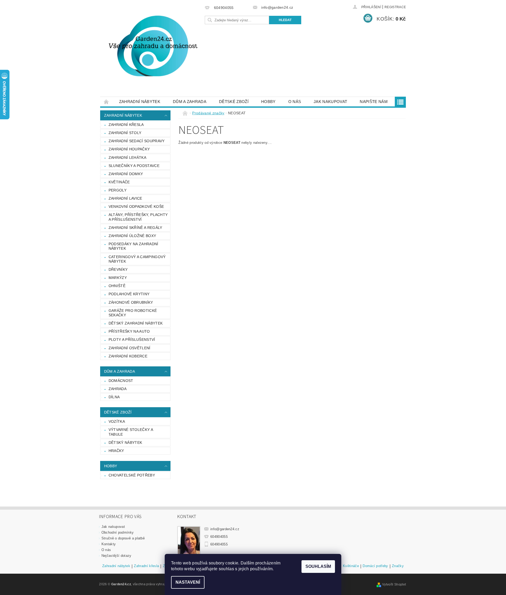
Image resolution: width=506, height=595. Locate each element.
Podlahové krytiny (129, 294)
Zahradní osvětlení (129, 348)
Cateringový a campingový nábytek (137, 259)
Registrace (395, 7)
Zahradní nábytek (139, 101)
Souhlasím (318, 566)
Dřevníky (118, 269)
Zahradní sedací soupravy (137, 141)
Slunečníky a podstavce (134, 166)
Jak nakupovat (330, 101)
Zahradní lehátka (127, 157)
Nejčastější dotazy (116, 556)
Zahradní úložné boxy (132, 236)
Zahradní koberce (128, 356)
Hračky (116, 451)
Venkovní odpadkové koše (136, 206)
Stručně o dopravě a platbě (123, 538)
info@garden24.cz (224, 529)
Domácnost (121, 380)
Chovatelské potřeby (132, 475)
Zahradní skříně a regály (135, 227)
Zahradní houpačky (129, 149)
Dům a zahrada (189, 101)
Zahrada (117, 389)
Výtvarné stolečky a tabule (131, 431)
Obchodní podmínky (117, 532)
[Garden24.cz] (151, 51)
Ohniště (117, 286)
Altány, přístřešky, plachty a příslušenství (138, 217)
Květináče (119, 182)
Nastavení (188, 582)
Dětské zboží (234, 101)
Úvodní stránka (106, 101)
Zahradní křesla (126, 124)
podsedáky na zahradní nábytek (133, 246)
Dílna (114, 397)
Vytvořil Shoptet (394, 584)
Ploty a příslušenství (132, 339)
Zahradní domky (126, 174)
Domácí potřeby (375, 566)
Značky (398, 566)
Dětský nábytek (125, 442)
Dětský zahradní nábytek (136, 323)
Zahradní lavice (125, 198)
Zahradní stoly (125, 133)
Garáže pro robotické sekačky (133, 312)
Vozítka (117, 421)
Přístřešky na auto (129, 331)
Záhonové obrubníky (131, 302)
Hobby (268, 101)
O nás (294, 101)
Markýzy (118, 278)
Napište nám (374, 101)
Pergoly (117, 190)
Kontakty (108, 544)
